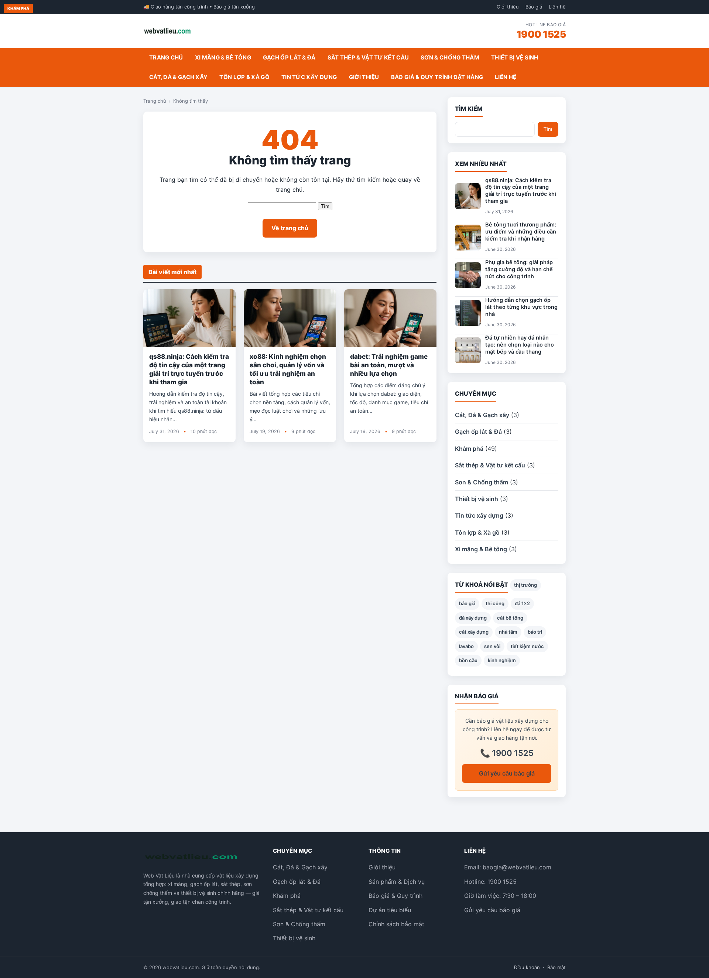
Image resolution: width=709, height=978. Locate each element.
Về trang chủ (289, 228)
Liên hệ (557, 7)
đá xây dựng (473, 618)
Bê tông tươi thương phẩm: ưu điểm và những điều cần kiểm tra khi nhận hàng (520, 231)
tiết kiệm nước (527, 646)
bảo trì (535, 632)
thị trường (525, 585)
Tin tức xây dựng (309, 77)
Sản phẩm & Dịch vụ (397, 881)
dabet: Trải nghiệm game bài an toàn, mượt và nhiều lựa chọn (389, 365)
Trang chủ (166, 57)
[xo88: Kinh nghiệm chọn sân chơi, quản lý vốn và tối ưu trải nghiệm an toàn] (290, 318)
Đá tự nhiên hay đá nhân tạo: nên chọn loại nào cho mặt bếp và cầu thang (519, 344)
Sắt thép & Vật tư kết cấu (368, 57)
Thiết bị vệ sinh (514, 57)
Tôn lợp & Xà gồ (244, 77)
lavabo (466, 646)
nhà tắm (508, 632)
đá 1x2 (522, 603)
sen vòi (492, 646)
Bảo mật (556, 967)
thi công (495, 603)
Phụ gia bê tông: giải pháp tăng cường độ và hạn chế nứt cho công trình (519, 269)
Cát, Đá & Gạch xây (178, 77)
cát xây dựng (474, 632)
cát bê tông (510, 618)
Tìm (325, 206)
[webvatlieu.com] (167, 31)
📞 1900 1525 (507, 753)
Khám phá (18, 8)
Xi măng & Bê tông (223, 57)
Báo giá (533, 7)
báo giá (467, 603)
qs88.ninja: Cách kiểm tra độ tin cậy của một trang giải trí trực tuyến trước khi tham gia (520, 191)
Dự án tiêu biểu (390, 910)
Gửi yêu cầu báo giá (507, 773)
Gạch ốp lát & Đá (289, 57)
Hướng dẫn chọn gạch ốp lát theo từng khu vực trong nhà (521, 307)
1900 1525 (541, 34)
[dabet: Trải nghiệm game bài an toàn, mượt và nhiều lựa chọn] (390, 318)
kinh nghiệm (502, 660)
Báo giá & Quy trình (395, 895)
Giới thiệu (508, 7)
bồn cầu (468, 660)
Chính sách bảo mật (396, 924)
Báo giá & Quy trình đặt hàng (437, 77)
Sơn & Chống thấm (450, 57)
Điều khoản (527, 967)
